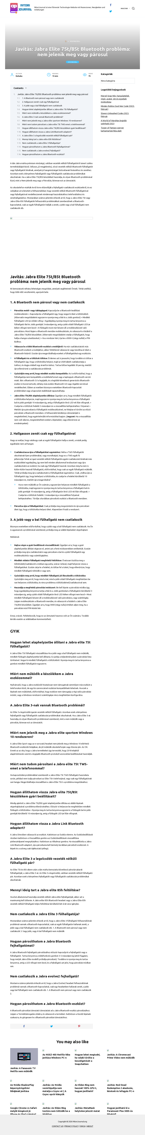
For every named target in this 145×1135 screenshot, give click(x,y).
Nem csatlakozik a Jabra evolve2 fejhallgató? (41, 151)
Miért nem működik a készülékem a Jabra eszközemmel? (46, 113)
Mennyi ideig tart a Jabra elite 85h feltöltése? (41, 139)
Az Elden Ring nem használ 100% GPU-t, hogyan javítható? (86, 1088)
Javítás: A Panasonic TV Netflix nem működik (23, 1070)
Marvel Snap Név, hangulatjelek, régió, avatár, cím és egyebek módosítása (115, 99)
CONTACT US (57, 1126)
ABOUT (90, 1126)
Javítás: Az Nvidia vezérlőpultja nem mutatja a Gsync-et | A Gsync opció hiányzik (54, 1090)
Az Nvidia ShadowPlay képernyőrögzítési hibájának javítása (22, 1088)
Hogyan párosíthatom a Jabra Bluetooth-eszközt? (43, 154)
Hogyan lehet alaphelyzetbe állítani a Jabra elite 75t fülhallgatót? (50, 109)
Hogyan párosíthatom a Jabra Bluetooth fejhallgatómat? (46, 147)
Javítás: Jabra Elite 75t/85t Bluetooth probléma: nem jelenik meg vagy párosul (52, 94)
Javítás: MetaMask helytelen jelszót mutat (87, 1109)
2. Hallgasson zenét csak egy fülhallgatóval (40, 102)
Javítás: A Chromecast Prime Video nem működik (121, 1056)
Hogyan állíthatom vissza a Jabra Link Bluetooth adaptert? (47, 132)
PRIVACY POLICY (72, 1126)
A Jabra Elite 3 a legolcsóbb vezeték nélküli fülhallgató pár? (47, 136)
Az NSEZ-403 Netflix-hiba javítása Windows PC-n (56, 1056)
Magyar (124, 8)
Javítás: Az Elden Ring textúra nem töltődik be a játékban (56, 1111)
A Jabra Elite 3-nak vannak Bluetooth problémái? (42, 117)
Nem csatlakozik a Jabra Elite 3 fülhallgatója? (41, 143)
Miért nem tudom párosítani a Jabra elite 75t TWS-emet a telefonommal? (53, 124)
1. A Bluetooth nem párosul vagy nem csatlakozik (43, 98)
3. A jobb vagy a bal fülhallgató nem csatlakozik (42, 106)
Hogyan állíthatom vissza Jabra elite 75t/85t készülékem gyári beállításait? (54, 128)
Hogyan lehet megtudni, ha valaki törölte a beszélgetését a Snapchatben (87, 1059)
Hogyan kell (72, 62)
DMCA (82, 1126)
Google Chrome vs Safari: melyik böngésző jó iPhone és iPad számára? (23, 1111)
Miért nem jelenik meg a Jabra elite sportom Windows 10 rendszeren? (52, 121)
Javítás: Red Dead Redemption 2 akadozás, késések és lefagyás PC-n (120, 1088)
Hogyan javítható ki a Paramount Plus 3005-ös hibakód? (120, 1111)
